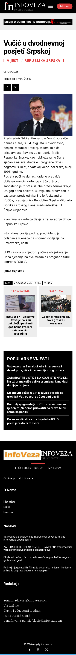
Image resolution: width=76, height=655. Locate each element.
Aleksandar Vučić (23, 283)
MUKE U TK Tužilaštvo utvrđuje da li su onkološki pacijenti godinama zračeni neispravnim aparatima (20, 325)
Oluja (38, 283)
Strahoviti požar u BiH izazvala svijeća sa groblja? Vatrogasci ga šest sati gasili (35, 394)
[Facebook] (7, 87)
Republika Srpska (42, 60)
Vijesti (13, 60)
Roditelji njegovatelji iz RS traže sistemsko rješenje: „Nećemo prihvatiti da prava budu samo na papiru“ (36, 408)
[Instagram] (38, 650)
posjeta (48, 283)
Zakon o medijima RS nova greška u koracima (56, 320)
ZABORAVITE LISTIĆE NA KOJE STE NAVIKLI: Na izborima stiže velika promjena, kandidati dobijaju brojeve (37, 381)
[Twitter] (15, 87)
